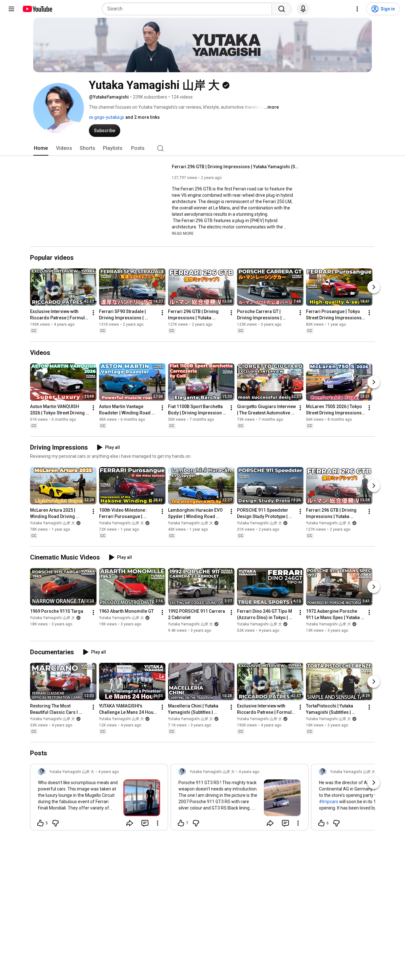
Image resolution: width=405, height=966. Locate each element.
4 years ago (108, 772)
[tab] (40, 148)
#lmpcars (328, 801)
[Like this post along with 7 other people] (181, 823)
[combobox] (188, 9)
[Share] (129, 823)
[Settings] (357, 9)
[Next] (373, 287)
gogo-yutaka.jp (108, 117)
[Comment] (145, 823)
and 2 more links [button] (142, 117)
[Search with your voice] (303, 9)
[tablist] (202, 148)
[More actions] (93, 313)
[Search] (281, 9)
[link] (99, 799)
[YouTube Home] (37, 9)
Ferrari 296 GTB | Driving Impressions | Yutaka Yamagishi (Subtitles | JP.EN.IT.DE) (235, 166)
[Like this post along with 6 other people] (321, 823)
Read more (183, 233)
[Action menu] (157, 823)
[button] (183, 233)
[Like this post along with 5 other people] (40, 823)
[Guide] (11, 9)
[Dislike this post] (55, 823)
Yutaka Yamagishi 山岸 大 (52, 523)
